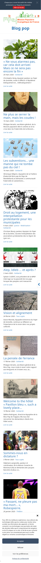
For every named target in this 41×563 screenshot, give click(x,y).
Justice (16, 225)
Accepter (20, 541)
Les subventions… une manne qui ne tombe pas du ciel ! (18, 163)
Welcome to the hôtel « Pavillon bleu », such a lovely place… (19, 404)
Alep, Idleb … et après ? (19, 270)
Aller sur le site (19, 7)
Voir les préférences (20, 554)
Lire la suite (7, 86)
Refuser (20, 547)
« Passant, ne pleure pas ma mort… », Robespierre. (20, 504)
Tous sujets (20, 316)
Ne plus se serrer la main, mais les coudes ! (19, 116)
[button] (37, 515)
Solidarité (18, 75)
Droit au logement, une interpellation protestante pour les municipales (19, 217)
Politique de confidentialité (20, 559)
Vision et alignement (17, 313)
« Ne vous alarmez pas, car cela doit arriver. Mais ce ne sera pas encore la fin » (19, 66)
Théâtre (19, 511)
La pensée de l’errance (19, 358)
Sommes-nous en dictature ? (15, 454)
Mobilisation (25, 225)
